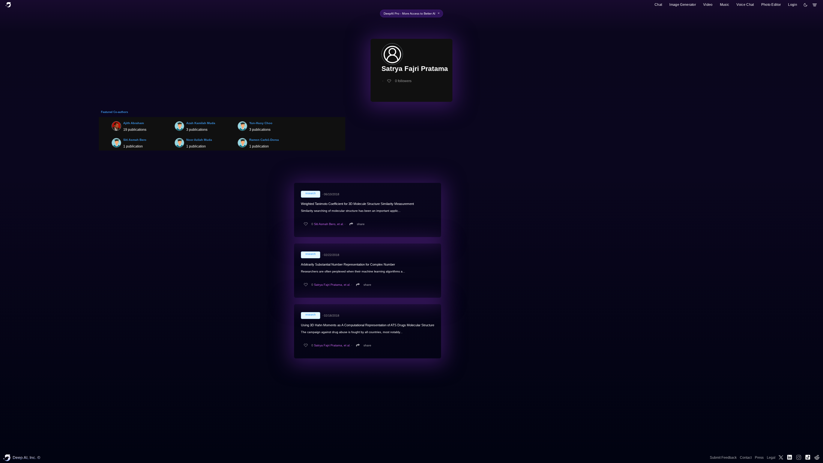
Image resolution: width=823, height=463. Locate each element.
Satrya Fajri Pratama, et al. (332, 284)
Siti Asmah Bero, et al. (329, 224)
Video (708, 4)
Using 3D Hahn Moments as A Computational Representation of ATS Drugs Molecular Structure (367, 325)
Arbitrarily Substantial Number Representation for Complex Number (348, 264)
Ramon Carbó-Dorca (264, 139)
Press (759, 457)
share (361, 224)
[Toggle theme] (805, 5)
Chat (658, 4)
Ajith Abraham (133, 123)
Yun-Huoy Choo (260, 123)
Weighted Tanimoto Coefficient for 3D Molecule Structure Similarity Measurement (357, 204)
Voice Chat (745, 4)
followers (403, 81)
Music (724, 4)
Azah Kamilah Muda (200, 123)
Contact (746, 457)
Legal (771, 457)
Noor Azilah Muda (199, 139)
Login (792, 4)
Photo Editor (771, 4)
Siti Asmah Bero (134, 139)
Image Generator (682, 4)
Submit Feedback (723, 457)
